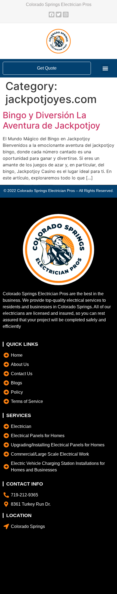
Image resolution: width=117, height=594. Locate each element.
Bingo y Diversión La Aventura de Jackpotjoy (51, 120)
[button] (105, 68)
